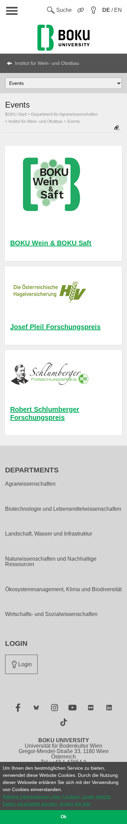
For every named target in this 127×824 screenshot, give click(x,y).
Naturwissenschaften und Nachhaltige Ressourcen (51, 561)
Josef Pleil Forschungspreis (55, 327)
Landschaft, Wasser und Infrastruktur (48, 534)
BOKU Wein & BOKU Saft (50, 243)
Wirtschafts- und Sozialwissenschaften (51, 614)
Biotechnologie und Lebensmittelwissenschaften (63, 509)
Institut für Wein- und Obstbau (47, 63)
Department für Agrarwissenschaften (64, 114)
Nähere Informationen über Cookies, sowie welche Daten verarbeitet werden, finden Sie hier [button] (57, 800)
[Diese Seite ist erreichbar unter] (117, 128)
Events (73, 121)
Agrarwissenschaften (30, 484)
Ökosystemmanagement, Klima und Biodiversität (63, 589)
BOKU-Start (15, 114)
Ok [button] (63, 816)
